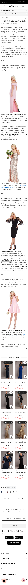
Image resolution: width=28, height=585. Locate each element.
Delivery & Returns (8, 569)
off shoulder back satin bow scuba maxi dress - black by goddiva (21, 472)
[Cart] (25, 6)
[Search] (26, 10)
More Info (6, 558)
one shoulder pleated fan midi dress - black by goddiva (20, 412)
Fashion (7, 13)
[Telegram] (13, 491)
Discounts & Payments (9, 574)
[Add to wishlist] (2, 362)
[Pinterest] (7, 491)
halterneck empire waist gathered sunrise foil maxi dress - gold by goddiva (21, 442)
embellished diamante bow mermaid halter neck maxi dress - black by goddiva (7, 412)
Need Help (6, 553)
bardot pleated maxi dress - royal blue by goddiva (20, 382)
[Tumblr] (10, 491)
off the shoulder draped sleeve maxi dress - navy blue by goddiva (6, 382)
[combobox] (12, 10)
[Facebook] (1, 491)
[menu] (2, 6)
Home (2, 13)
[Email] (16, 491)
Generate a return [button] (14, 547)
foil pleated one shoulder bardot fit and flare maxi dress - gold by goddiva (6, 442)
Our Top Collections (9, 564)
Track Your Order (14, 542)
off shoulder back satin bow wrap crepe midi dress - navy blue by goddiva (7, 472)
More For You (7, 579)
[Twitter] (4, 491)
